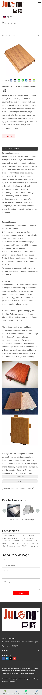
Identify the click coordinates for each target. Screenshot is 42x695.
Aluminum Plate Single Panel (13, 520)
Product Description (11, 149)
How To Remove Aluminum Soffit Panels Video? (30, 536)
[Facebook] (3, 658)
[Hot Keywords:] (38, 36)
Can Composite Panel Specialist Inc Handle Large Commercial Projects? (11, 546)
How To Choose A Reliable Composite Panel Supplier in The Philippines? (30, 543)
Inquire (8, 136)
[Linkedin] (7, 658)
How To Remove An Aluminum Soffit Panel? (11, 536)
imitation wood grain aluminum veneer (18, 488)
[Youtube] (14, 658)
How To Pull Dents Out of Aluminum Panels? (11, 541)
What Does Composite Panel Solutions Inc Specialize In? (30, 546)
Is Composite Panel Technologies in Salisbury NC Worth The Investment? (30, 541)
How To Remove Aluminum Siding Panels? (11, 538)
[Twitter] (10, 658)
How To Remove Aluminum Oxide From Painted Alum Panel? (30, 538)
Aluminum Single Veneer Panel (28, 520)
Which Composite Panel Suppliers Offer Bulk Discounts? (11, 543)
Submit (21, 593)
